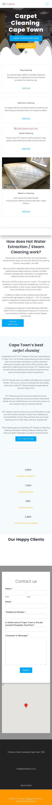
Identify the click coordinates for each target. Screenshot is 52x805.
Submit (26, 670)
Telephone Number (15, 612)
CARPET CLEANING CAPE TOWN (26, 38)
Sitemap (29, 799)
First (7, 597)
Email (8, 601)
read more (26, 88)
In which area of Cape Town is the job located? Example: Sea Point (24, 623)
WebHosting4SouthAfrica (26, 801)
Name (9, 588)
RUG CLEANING (26, 46)
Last (28, 597)
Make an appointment (13, 323)
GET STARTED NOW (25, 439)
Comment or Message (17, 635)
